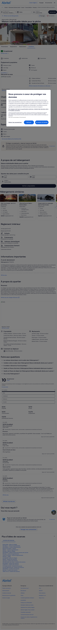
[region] (28, 108)
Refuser (29, 122)
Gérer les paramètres (15, 122)
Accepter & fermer (42, 122)
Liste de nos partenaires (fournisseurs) (17, 117)
